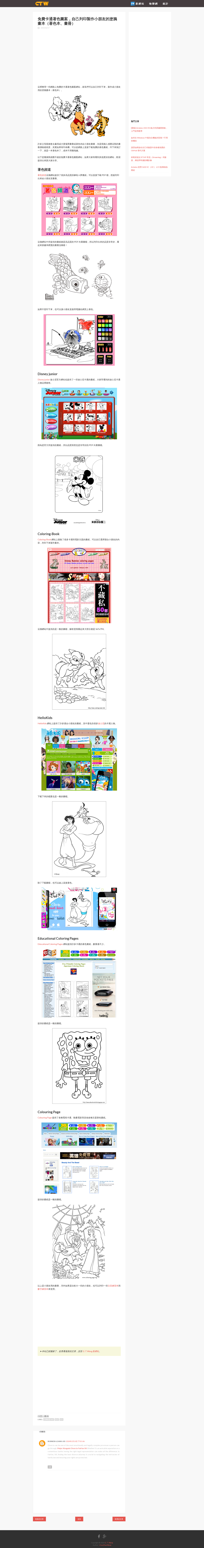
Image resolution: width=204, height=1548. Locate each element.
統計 (166, 3)
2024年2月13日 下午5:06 (75, 1441)
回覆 (50, 1467)
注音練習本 (113, 1285)
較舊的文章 (119, 1519)
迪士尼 (101, 723)
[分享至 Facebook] (45, 1416)
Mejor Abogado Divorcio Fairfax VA (72, 1448)
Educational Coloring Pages (50, 944)
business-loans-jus (56, 1441)
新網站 (139, 3)
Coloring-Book (44, 539)
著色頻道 (42, 175)
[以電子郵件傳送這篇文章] (39, 1416)
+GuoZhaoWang (105, 1545)
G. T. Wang (109, 1543)
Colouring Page (45, 1117)
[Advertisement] (79, 50)
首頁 (79, 1519)
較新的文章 (39, 1519)
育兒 (56, 1419)
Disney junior (44, 379)
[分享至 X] (43, 1416)
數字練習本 (43, 1289)
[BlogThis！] (41, 1416)
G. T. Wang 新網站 (91, 1351)
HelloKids (42, 723)
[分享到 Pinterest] (48, 1416)
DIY (61, 1419)
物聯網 (153, 3)
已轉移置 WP (48, 1419)
